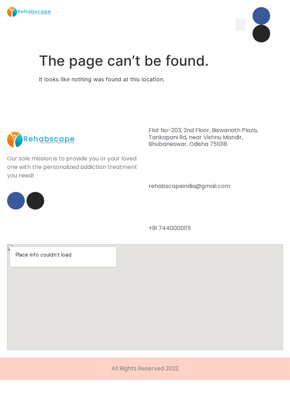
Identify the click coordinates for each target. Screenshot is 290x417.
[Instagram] (261, 33)
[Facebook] (261, 16)
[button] (240, 25)
